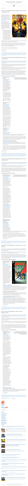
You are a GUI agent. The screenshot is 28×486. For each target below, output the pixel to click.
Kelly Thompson (7, 154)
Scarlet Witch (7, 54)
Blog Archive (3, 416)
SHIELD (9, 54)
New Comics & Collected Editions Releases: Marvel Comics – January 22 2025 (13, 11)
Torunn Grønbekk (23, 242)
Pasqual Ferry (8, 396)
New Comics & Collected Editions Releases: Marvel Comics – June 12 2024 (13, 58)
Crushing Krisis (14, 2)
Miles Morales (24, 154)
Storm (20, 242)
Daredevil (25, 153)
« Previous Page (4, 398)
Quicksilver (8, 308)
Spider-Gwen (11, 54)
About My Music (3, 414)
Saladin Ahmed (22, 155)
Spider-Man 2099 (10, 242)
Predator (3, 242)
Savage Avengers (4, 54)
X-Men (6, 55)
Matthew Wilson (21, 154)
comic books (5, 152)
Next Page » (14, 398)
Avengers (10, 153)
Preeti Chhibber (17, 155)
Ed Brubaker (2, 53)
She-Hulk (19, 396)
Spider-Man (14, 54)
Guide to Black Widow (7, 178)
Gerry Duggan (13, 53)
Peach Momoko (9, 155)
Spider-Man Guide (3, 423)
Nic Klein (4, 155)
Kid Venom (21, 53)
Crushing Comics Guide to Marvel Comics (6, 73)
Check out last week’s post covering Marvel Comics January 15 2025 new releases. (6, 19)
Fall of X (22, 307)
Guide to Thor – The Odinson (7, 142)
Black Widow (15, 153)
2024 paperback (5, 79)
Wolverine (4, 55)
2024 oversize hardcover (6, 141)
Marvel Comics (10, 154)
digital (7, 80)
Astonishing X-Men (7, 307)
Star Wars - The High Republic (17, 242)
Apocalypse (8, 153)
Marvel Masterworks (24, 53)
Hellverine (15, 53)
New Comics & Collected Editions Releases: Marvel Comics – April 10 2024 (13, 159)
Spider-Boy (15, 308)
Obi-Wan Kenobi (6, 155)
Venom (25, 54)
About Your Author (3, 415)
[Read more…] (3, 50)
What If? (2, 55)
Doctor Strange (17, 307)
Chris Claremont (20, 153)
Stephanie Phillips (19, 54)
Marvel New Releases (14, 154)
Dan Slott (23, 153)
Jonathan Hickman (18, 53)
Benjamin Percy (12, 153)
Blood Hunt (17, 153)
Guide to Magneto (6, 389)
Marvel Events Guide (4, 422)
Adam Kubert (5, 153)
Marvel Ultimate (17, 154)
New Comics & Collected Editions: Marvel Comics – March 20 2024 (13, 246)
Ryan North (20, 155)
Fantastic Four (8, 53)
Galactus (10, 53)
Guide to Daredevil (6, 207)
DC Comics (2, 424)
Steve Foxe (25, 308)
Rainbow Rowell (11, 396)
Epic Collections (5, 53)
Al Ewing (5, 307)
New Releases (2, 308)
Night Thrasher (5, 308)
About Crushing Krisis (4, 413)
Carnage (13, 307)
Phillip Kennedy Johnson (13, 155)
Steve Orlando (22, 54)
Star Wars (16, 54)
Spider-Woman (20, 308)
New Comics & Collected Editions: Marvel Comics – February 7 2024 (12, 312)
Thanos (25, 396)
